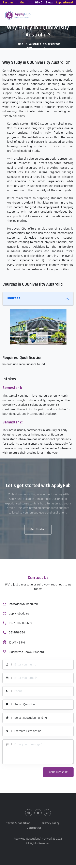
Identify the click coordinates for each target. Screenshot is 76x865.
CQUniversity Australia (41, 48)
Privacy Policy (50, 823)
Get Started (38, 529)
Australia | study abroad (44, 44)
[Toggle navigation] (71, 15)
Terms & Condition (18, 823)
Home (19, 44)
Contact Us (34, 828)
